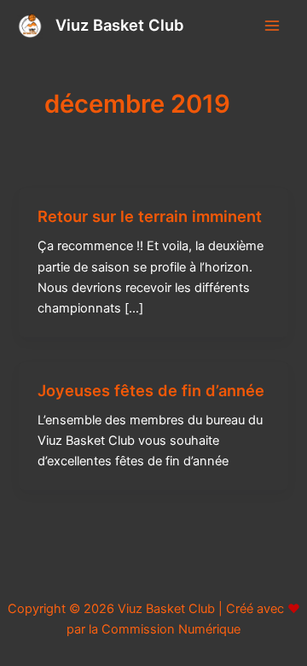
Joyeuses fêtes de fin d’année (151, 390)
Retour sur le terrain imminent (150, 216)
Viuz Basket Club (119, 24)
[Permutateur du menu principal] (272, 26)
